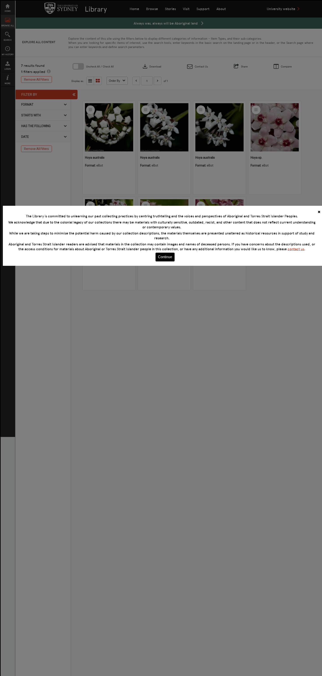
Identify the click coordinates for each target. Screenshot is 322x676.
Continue (165, 257)
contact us (296, 249)
